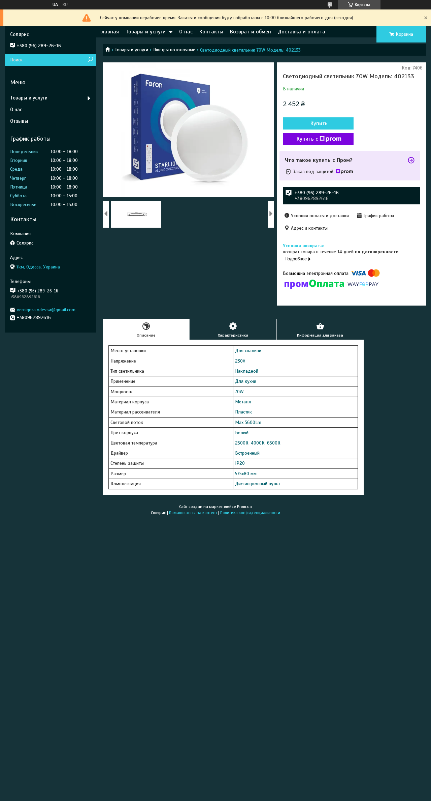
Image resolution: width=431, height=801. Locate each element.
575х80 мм (246, 474)
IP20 (240, 463)
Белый (241, 432)
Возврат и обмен (250, 31)
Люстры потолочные (174, 50)
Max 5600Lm (248, 422)
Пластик (243, 412)
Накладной (246, 371)
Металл (243, 402)
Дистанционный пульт (257, 484)
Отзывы (19, 121)
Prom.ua (244, 506)
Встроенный (247, 453)
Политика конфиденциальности (250, 512)
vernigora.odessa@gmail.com (46, 310)
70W (239, 392)
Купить (319, 123)
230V (240, 361)
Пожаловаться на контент (193, 512)
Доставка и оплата (301, 31)
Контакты (211, 31)
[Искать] (90, 60)
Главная (109, 31)
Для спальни (248, 350)
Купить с (307, 139)
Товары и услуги (146, 31)
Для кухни (245, 381)
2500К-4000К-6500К (257, 443)
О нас (186, 31)
